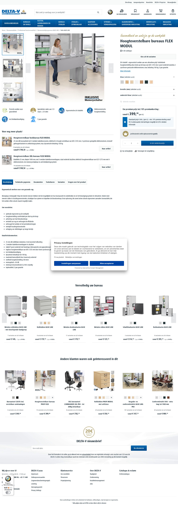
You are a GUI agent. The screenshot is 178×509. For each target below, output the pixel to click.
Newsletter (149, 2)
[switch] (8, 492)
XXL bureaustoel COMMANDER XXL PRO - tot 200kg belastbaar (74, 404)
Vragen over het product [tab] (77, 182)
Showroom (64, 477)
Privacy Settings (36, 490)
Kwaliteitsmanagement (97, 480)
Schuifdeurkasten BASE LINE (133, 327)
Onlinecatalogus (124, 474)
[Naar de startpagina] (14, 12)
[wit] (48, 397)
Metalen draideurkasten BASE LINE (74, 328)
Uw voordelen (65, 474)
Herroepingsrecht (36, 487)
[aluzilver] (19, 323)
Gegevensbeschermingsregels (40, 480)
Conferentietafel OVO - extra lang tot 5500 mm (162, 403)
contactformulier (14, 489)
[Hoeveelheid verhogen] (137, 143)
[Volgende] (111, 68)
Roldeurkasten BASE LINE (162, 327)
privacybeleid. (86, 454)
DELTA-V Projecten (160, 2)
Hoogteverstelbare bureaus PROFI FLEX (45, 403)
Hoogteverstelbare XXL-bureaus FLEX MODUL (32, 156)
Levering (34, 484)
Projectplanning (66, 480)
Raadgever (93, 474)
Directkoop (128, 2)
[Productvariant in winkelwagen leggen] (52, 397)
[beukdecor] (44, 323)
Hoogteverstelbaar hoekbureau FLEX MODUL (32, 138)
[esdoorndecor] (48, 323)
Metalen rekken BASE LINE (103, 327)
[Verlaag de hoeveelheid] (125, 143)
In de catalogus (127, 51)
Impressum (34, 474)
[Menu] (12, 475)
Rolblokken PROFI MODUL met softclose (103, 403)
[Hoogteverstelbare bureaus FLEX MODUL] (69, 68)
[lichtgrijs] (11, 323)
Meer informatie (125, 71)
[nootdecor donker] (168, 397)
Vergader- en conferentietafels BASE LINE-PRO (133, 404)
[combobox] (64, 12)
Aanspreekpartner (139, 2)
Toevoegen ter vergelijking (146, 151)
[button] (13, 44)
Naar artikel (106, 149)
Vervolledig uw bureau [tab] (89, 285)
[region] (57, 68)
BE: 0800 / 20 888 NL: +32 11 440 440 (16, 478)
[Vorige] (28, 68)
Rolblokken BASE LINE (45, 327)
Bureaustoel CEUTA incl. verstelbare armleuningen (15, 403)
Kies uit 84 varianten (148, 57)
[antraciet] (15, 323)
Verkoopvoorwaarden (38, 477)
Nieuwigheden (171, 2)
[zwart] (17, 397)
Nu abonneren (139, 448)
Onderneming (94, 477)
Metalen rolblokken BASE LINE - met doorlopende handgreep (16, 328)
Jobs (91, 484)
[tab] (7, 182)
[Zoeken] (98, 12)
